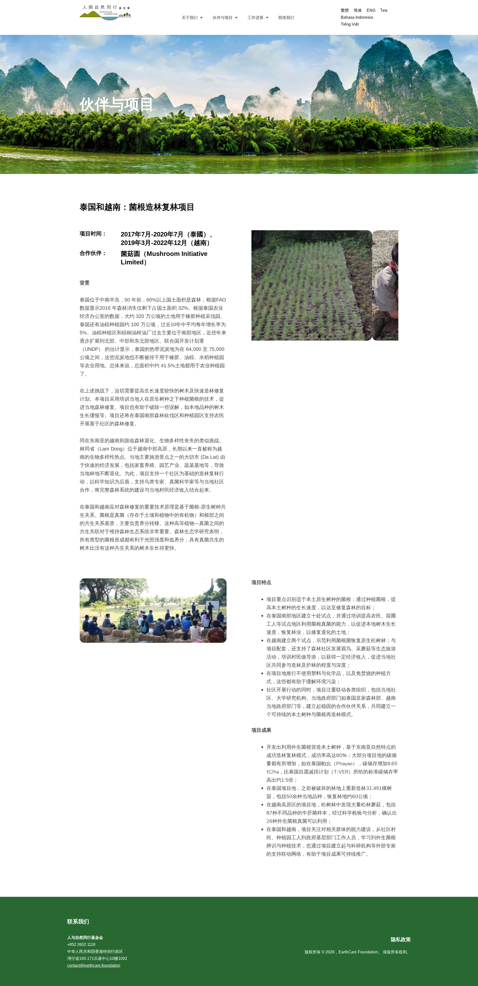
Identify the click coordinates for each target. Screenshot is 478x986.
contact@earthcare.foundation (93, 965)
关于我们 (190, 17)
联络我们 (286, 17)
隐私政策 (401, 939)
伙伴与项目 (223, 17)
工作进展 (255, 17)
